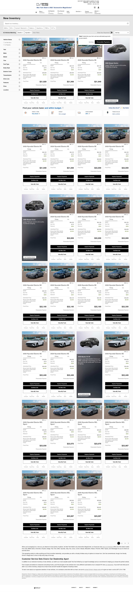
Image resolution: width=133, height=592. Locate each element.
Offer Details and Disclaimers (110, 102)
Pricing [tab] (29, 62)
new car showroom (108, 547)
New (41, 12)
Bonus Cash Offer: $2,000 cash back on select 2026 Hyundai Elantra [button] (29, 76)
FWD (47, 28)
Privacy (87, 587)
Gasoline (40, 28)
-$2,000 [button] (44, 74)
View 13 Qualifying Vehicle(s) (111, 101)
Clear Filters (36, 32)
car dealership (109, 565)
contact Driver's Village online (93, 569)
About (98, 12)
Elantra (20, 32)
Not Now (91, 42)
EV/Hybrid (51, 12)
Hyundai (27, 32)
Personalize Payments (103, 42)
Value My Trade (35, 98)
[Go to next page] (128, 543)
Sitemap (95, 587)
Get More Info (34, 94)
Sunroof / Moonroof (21, 28)
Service (78, 11)
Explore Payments (35, 90)
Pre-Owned (61, 12)
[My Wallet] (94, 7)
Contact (73, 587)
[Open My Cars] (98, 7)
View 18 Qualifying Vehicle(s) (29, 257)
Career (88, 12)
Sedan (31, 28)
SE (11, 28)
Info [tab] (41, 62)
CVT (53, 28)
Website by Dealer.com (37, 588)
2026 (6, 28)
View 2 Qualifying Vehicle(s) (84, 394)
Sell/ (68, 12)
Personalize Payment (41, 85)
